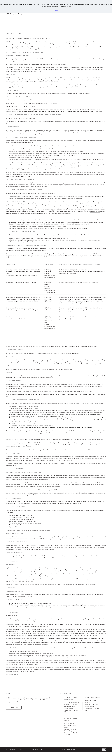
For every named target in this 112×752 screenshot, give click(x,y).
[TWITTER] (105, 750)
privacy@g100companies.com (32, 100)
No (57, 10)
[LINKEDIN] (103, 750)
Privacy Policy (38, 749)
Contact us (13, 707)
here (72, 78)
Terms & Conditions (67, 749)
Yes (55, 10)
